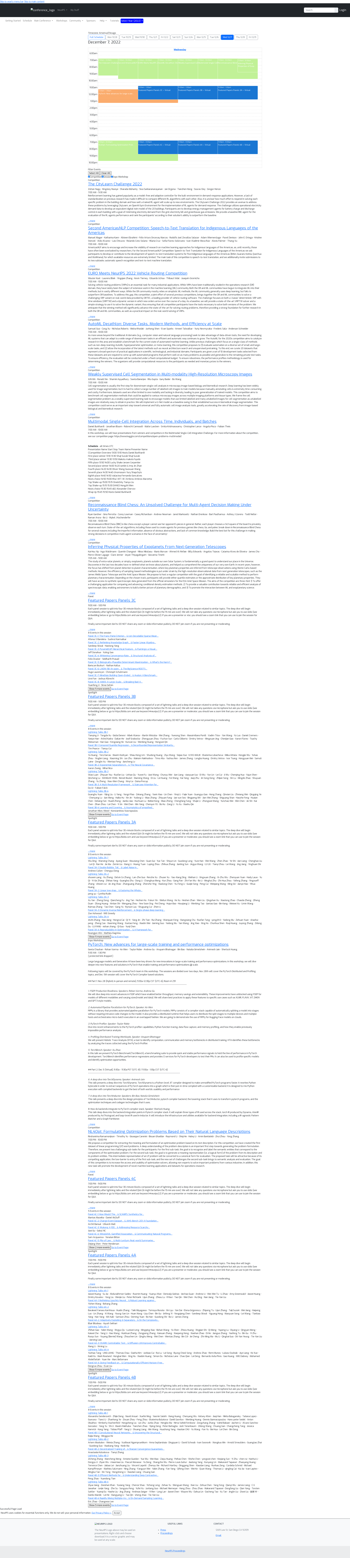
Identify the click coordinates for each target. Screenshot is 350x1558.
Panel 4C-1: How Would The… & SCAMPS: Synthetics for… (116, 1214)
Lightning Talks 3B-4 (98, 791)
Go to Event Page (120, 688)
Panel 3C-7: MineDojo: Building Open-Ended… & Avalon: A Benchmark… (122, 675)
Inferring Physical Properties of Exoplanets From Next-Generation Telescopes (157, 546)
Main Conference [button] (42, 20)
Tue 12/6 (214, 37)
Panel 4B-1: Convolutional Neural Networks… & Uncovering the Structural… (125, 1432)
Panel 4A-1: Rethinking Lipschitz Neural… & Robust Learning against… (122, 1300)
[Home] (43, 10)
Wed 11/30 (140, 37)
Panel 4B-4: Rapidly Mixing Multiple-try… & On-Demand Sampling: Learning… (126, 1498)
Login (342, 10)
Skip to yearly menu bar (12, 1)
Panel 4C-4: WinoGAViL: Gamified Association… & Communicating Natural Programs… (130, 1234)
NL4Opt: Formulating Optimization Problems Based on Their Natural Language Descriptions (169, 1131)
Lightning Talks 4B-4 (98, 1481)
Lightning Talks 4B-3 (98, 1455)
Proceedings (167, 1533)
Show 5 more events (99, 688)
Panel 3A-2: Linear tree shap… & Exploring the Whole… (115, 890)
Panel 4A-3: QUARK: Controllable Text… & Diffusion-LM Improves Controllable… (127, 1343)
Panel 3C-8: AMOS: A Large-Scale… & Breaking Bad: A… (115, 681)
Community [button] (75, 20)
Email (218, 1535)
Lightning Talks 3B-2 (98, 751)
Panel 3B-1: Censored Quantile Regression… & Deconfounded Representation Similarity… (131, 745)
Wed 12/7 (227, 37)
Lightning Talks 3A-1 (98, 857)
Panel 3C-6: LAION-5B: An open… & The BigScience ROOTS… (117, 668)
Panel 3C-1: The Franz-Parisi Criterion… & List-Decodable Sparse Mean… (123, 636)
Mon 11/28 (112, 37)
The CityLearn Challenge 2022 (115, 184)
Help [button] (102, 20)
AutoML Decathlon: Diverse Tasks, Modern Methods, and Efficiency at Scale (155, 323)
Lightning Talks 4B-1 (98, 1413)
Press (163, 1529)
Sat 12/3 (176, 37)
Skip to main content (34, 1)
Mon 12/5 (201, 37)
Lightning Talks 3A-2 (98, 874)
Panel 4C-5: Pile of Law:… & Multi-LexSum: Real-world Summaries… (121, 1240)
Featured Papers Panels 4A (112, 1255)
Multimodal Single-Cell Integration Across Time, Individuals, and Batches (152, 421)
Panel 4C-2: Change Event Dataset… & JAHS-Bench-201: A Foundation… (123, 1220)
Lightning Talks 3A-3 (98, 897)
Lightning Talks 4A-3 (98, 1326)
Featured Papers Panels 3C (112, 600)
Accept (117, 1513)
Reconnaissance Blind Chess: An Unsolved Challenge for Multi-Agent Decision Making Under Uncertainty (169, 507)
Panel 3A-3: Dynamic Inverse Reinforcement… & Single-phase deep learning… (126, 910)
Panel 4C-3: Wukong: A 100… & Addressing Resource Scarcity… (119, 1227)
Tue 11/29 (126, 37)
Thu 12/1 (153, 37)
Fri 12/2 (164, 37)
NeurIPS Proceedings (175, 1550)
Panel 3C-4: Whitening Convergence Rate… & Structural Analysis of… (122, 655)
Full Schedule (96, 37)
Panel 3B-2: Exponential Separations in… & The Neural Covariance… (121, 764)
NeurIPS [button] (61, 10)
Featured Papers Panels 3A (112, 822)
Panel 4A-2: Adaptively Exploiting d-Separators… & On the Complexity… (123, 1320)
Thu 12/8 (240, 37)
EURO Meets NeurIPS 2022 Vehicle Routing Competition (137, 273)
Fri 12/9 (252, 37)
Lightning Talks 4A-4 (98, 1349)
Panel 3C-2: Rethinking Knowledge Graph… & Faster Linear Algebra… (122, 642)
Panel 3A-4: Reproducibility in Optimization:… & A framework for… (120, 929)
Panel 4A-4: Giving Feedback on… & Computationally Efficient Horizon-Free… (126, 1362)
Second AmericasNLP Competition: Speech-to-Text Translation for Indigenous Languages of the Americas (173, 230)
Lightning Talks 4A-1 (98, 1290)
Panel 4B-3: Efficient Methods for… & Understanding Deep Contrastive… (123, 1475)
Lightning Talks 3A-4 (98, 916)
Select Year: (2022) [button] (131, 20)
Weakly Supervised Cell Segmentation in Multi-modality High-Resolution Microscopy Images (170, 374)
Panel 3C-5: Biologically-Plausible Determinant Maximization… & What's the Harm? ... (130, 662)
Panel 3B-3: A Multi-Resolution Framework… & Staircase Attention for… (123, 784)
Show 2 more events (99, 1247)
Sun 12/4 (188, 37)
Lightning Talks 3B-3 (98, 771)
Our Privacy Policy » (102, 1512)
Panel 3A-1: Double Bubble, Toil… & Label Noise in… (113, 867)
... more (91, 220)
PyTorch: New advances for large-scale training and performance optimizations (158, 944)
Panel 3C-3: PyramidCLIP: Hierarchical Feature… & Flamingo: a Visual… (122, 649)
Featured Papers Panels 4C (112, 1178)
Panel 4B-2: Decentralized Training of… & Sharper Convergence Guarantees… (126, 1449)
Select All (94, 173)
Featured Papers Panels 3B (112, 696)
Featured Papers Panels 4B (112, 1377)
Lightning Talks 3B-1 (98, 732)
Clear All (106, 173)
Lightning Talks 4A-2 (98, 1307)
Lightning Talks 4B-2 (98, 1439)
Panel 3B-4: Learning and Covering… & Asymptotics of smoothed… (121, 807)
